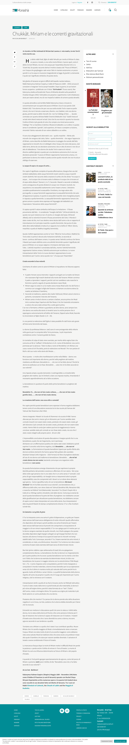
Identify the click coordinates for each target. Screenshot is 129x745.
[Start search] (115, 10)
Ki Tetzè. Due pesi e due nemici (105, 231)
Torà (25, 27)
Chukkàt (17, 27)
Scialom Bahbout (69, 696)
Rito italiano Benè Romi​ (95, 74)
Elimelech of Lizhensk (35, 685)
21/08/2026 (101, 205)
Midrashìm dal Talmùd (94, 71)
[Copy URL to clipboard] (15, 66)
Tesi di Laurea (91, 61)
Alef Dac (89, 67)
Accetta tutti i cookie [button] (120, 741)
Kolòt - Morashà (95, 152)
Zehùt (88, 64)
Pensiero (107, 204)
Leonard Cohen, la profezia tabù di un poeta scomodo (105, 179)
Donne (27, 696)
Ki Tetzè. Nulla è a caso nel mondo (105, 195)
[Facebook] (62, 710)
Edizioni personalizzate (94, 77)
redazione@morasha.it (105, 724)
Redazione (103, 174)
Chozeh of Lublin (53, 685)
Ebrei (100, 172)
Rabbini (56, 696)
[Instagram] (67, 710)
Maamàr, (101, 204)
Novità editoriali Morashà (98, 154)
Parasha (46, 696)
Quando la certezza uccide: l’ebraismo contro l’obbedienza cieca (105, 213)
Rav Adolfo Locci (104, 226)
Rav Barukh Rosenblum (104, 191)
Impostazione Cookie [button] (107, 741)
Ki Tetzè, (101, 189)
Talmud (27, 699)
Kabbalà (36, 696)
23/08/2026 (107, 172)
